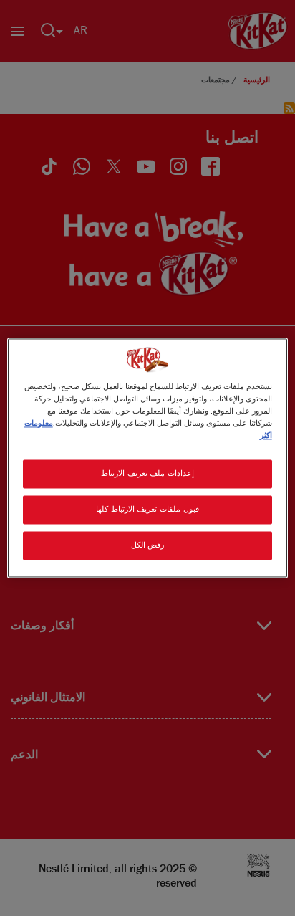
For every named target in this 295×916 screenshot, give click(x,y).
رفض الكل (148, 545)
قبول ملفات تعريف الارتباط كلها (147, 510)
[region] (147, 458)
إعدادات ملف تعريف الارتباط (147, 474)
